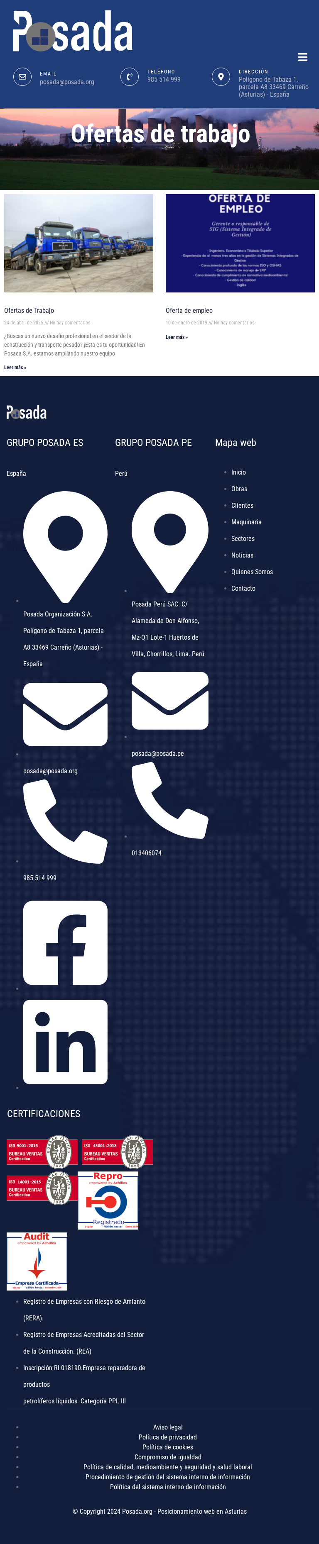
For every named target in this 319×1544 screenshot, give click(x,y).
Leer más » (15, 367)
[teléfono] (129, 77)
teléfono (161, 72)
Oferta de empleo (189, 310)
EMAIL (48, 74)
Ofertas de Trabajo (29, 310)
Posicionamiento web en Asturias (202, 1511)
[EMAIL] (22, 77)
